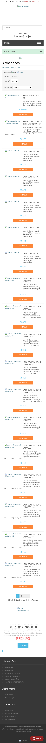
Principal (5, 67)
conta (26, 1)
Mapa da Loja (9, 698)
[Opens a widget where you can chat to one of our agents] (37, 739)
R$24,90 (23, 638)
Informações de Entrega (12, 673)
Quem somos (9, 670)
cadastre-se (35, 1)
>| (28, 596)
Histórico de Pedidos (11, 713)
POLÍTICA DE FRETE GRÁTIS (14, 682)
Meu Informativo (10, 719)
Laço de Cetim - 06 (31, 151)
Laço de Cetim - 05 (31, 177)
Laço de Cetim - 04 (31, 202)
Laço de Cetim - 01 (31, 253)
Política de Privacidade (12, 676)
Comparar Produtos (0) (11, 76)
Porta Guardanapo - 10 (23, 627)
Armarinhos (15, 67)
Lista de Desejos (10, 716)
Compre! (23, 646)
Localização (9, 667)
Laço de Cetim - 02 (31, 228)
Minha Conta (9, 711)
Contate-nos (9, 695)
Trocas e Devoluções (12, 679)
